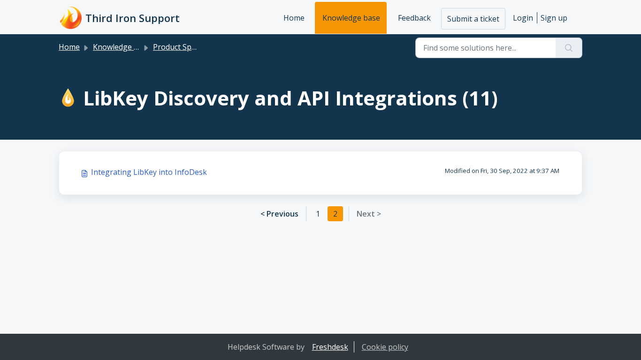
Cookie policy (385, 347)
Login (523, 18)
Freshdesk (330, 347)
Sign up (554, 18)
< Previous (279, 214)
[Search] (569, 48)
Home (294, 18)
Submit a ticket (473, 19)
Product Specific (180, 47)
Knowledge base (351, 18)
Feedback (414, 18)
